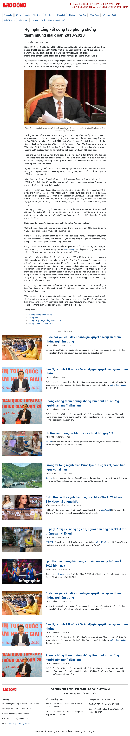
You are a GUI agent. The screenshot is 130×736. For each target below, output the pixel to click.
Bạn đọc (82, 15)
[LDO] (22, 348)
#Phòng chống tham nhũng (40, 314)
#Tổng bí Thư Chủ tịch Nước (41, 323)
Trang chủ (8, 15)
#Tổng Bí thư (34, 317)
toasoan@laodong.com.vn (19, 723)
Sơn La (49, 478)
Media (27, 15)
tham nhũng (68, 249)
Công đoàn (94, 15)
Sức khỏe (23, 20)
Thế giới (34, 20)
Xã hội (18, 15)
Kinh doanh (49, 15)
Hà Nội (49, 441)
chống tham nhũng (118, 385)
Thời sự (72, 15)
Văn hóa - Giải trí (110, 15)
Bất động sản (10, 20)
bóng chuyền (64, 574)
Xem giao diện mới (56, 20)
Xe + (43, 20)
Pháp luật (61, 15)
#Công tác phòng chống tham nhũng (44, 320)
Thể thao (37, 15)
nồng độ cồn (101, 542)
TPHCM (49, 542)
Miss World (106, 510)
